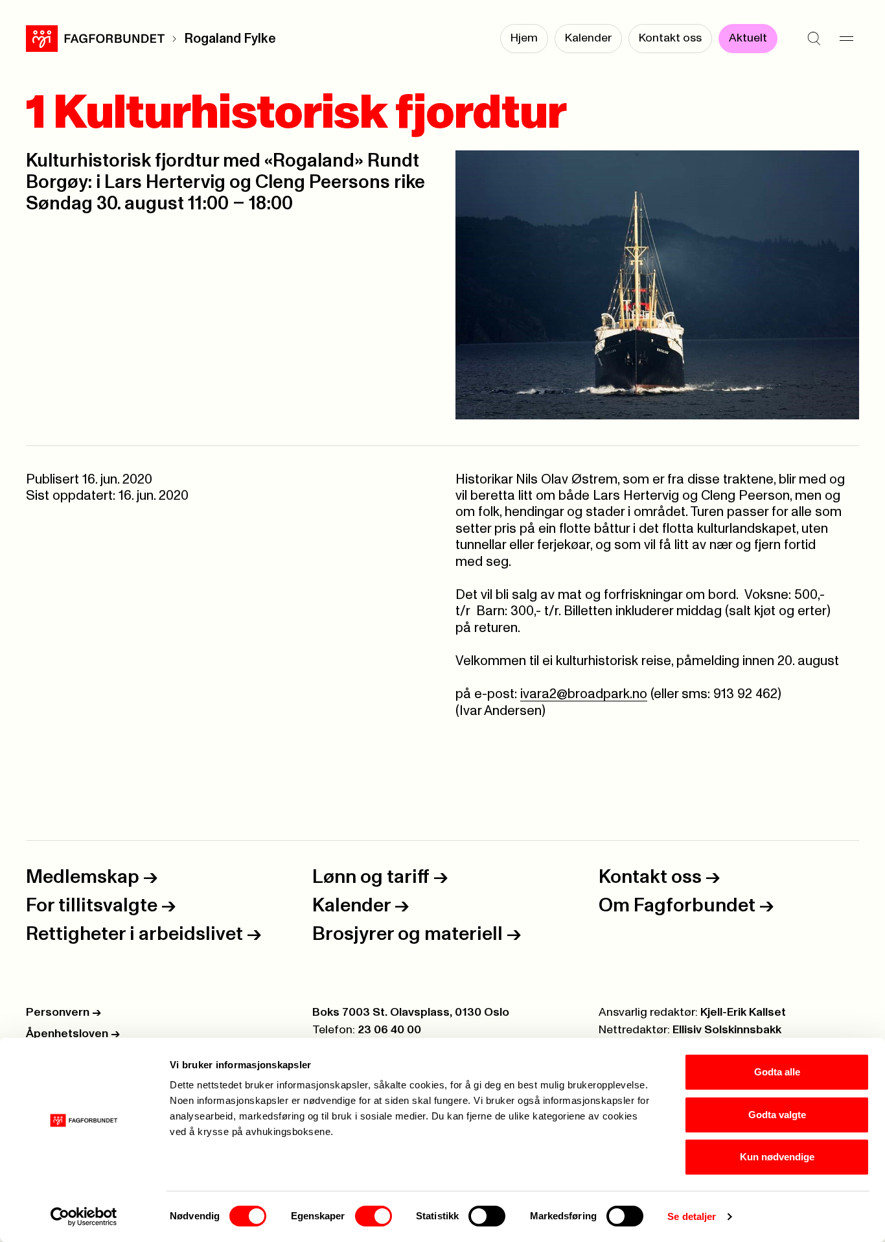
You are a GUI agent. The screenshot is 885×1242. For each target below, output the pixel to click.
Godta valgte (777, 1114)
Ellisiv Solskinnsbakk (726, 1030)
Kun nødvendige (777, 1156)
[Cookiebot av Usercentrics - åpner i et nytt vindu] (84, 1216)
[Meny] (846, 39)
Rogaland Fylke (230, 38)
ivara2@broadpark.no (583, 694)
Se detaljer (691, 1216)
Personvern (63, 1012)
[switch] (373, 1216)
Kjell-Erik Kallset (743, 1012)
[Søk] (814, 39)
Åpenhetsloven (73, 1034)
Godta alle (777, 1071)
